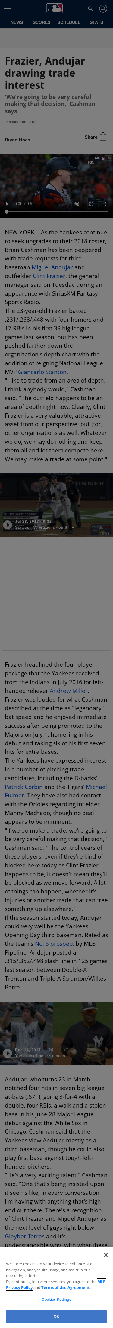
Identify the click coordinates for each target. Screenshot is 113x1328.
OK (56, 1316)
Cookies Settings (56, 1299)
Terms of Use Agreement (60, 1287)
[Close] (105, 1261)
